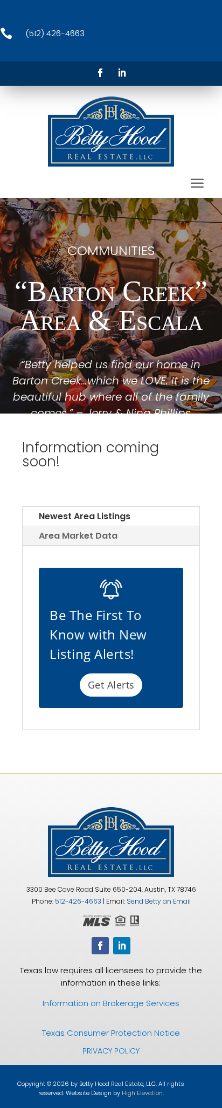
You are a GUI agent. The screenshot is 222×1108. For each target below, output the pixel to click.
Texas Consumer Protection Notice (111, 1032)
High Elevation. (143, 1093)
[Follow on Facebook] (100, 72)
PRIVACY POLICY (111, 1050)
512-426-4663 (78, 901)
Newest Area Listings (84, 516)
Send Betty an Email (159, 901)
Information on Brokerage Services (111, 1003)
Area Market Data (78, 535)
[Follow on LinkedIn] (121, 72)
